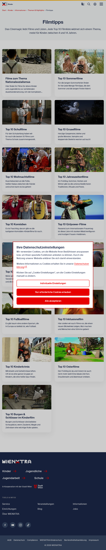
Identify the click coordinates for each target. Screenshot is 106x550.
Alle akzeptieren (53, 300)
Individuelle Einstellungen (53, 283)
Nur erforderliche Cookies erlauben (53, 292)
